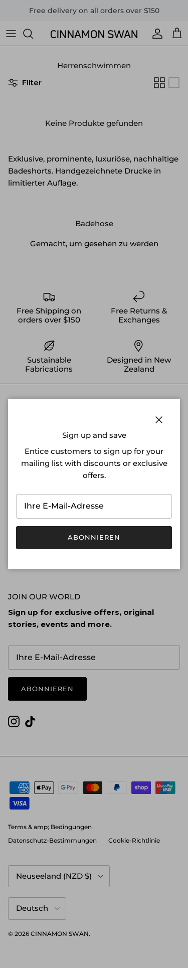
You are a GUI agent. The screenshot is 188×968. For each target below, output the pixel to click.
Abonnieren (94, 537)
